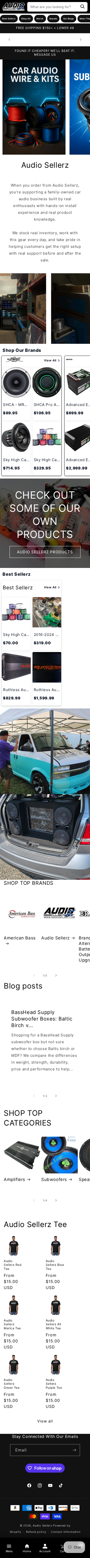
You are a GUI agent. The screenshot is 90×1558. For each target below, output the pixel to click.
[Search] (82, 7)
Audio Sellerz (55, 937)
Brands (53, 18)
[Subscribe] (74, 1450)
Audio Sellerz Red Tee (13, 1265)
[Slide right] (56, 975)
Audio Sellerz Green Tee (12, 1384)
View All (50, 360)
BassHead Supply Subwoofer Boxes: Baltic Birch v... (41, 1018)
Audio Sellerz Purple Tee (54, 1384)
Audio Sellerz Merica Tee (12, 1324)
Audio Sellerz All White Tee (54, 1324)
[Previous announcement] (9, 39)
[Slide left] (34, 975)
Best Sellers (8, 18)
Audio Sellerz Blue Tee (55, 1265)
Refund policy (36, 1532)
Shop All (25, 18)
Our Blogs (68, 18)
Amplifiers (14, 1179)
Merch (40, 18)
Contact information (65, 1532)
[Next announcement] (80, 39)
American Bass (20, 937)
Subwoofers (54, 1179)
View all (45, 1421)
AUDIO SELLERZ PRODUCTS (45, 551)
